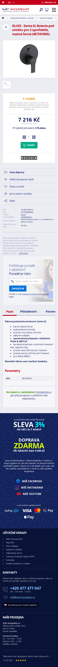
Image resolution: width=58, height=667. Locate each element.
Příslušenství (29, 311)
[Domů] (4, 2)
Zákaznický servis (14, 553)
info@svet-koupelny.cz (22, 597)
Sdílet (12, 200)
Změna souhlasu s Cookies (18, 563)
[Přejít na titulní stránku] (15, 9)
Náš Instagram (32, 487)
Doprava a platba (14, 549)
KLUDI (23, 214)
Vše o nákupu (12, 546)
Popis (9, 311)
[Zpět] (6, 27)
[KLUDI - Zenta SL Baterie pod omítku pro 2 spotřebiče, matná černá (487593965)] (29, 59)
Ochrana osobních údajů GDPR (20, 556)
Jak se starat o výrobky (20, 193)
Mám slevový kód (14, 539)
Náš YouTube (32, 494)
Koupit (31, 145)
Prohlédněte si (43, 392)
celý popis (23, 253)
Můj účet (10, 542)
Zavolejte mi (18, 288)
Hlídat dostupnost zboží (21, 179)
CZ (9, 2)
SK (13, 2)
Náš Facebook (32, 481)
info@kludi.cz (26, 217)
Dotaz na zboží (16, 186)
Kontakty (10, 560)
